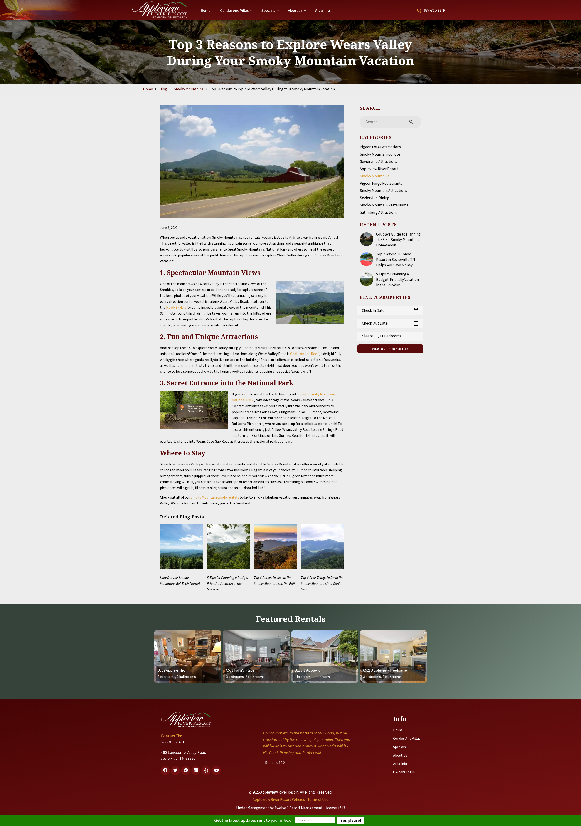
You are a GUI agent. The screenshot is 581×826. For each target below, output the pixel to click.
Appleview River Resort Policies (279, 799)
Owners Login (404, 772)
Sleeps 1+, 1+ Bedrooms (381, 336)
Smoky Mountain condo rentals (215, 497)
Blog (163, 89)
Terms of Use (317, 799)
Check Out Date (390, 323)
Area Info (322, 10)
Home (205, 10)
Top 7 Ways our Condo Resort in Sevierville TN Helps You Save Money (395, 260)
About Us (295, 10)
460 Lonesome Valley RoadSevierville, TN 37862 (183, 755)
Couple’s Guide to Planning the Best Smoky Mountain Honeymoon (398, 240)
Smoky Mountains (188, 89)
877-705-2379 (434, 10)
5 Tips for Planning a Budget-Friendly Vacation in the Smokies (397, 280)
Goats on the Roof (304, 353)
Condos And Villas (234, 10)
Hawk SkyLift (176, 307)
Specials (268, 10)
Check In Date (390, 310)
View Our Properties (390, 349)
